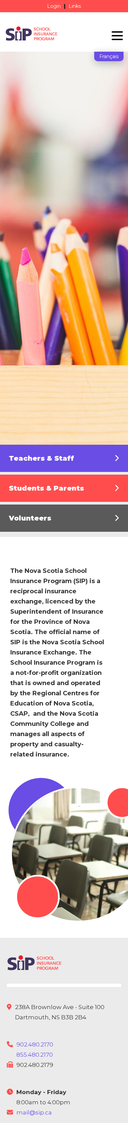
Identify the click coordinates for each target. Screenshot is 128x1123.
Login (54, 6)
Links (75, 6)
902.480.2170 (34, 1044)
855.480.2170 (34, 1054)
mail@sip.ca (34, 1112)
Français (108, 56)
